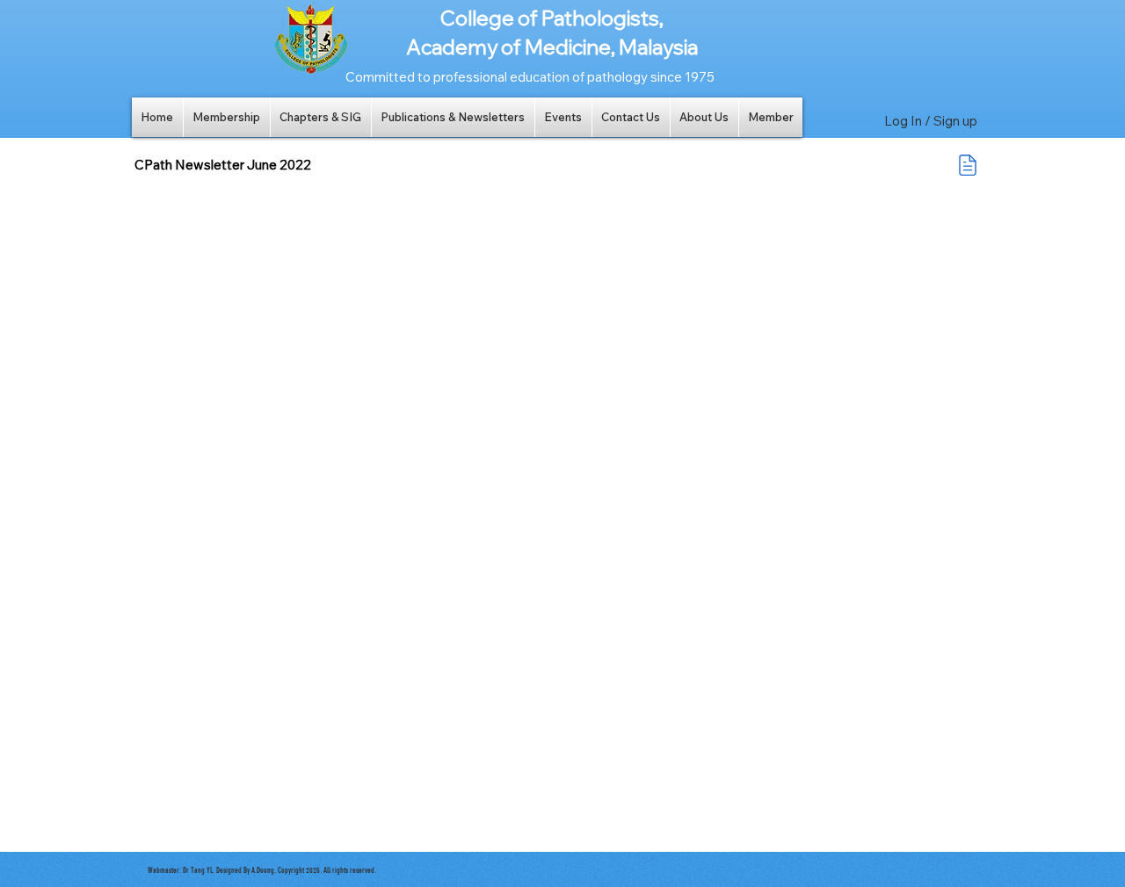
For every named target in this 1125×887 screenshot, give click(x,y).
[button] (227, 117)
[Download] (967, 165)
